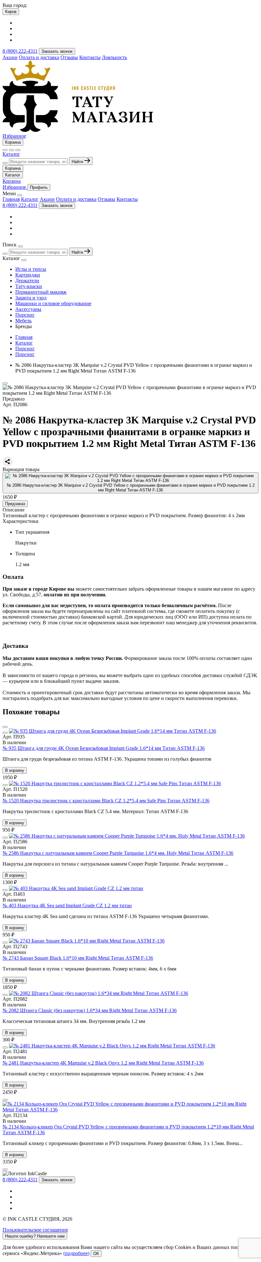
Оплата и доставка (39, 57)
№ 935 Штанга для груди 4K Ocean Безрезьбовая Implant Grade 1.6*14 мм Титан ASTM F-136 (104, 748)
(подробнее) (76, 1253)
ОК (96, 1253)
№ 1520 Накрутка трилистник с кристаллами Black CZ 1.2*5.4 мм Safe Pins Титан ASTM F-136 (106, 800)
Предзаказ (15, 503)
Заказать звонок (57, 51)
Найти (78, 161)
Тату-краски (28, 286)
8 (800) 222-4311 (20, 51)
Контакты (90, 57)
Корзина (13, 142)
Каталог (11, 154)
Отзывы (69, 57)
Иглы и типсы (30, 269)
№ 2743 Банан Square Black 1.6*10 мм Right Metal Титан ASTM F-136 (78, 958)
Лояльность (114, 57)
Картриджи (27, 275)
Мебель (23, 320)
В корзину (14, 770)
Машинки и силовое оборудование (53, 303)
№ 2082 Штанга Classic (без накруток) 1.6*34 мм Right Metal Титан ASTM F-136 (90, 1010)
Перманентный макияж (41, 292)
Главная (11, 199)
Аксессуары (28, 309)
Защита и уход (30, 297)
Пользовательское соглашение (35, 1229)
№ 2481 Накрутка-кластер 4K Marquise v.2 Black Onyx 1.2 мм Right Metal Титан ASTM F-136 (103, 1063)
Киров (11, 11)
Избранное (14, 136)
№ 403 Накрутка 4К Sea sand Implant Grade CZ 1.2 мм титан (67, 905)
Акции (10, 57)
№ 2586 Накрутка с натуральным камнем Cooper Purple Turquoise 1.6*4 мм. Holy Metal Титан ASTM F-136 (118, 853)
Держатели (27, 280)
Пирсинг (25, 315)
